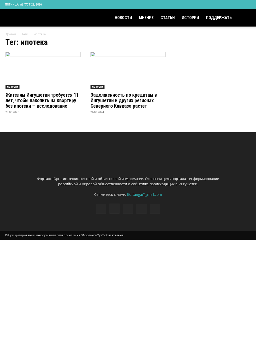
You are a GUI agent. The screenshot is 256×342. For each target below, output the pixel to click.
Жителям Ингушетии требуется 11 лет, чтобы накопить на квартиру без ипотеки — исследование (42, 100)
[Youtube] (247, 4)
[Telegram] (230, 4)
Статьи (167, 17)
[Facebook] (214, 4)
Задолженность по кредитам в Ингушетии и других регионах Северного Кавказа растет (123, 100)
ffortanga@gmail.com (144, 194)
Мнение (146, 17)
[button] (245, 18)
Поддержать (219, 17)
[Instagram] (222, 4)
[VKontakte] (239, 4)
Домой (11, 34)
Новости (123, 17)
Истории (190, 17)
